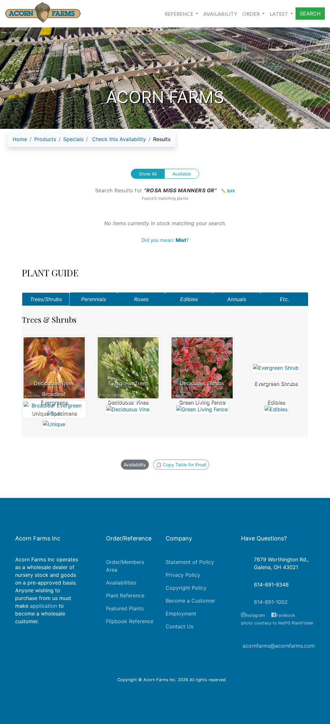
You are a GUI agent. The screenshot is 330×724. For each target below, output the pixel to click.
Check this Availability (119, 139)
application (43, 606)
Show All (148, 173)
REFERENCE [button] (179, 14)
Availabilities (121, 582)
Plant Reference (125, 595)
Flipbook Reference (129, 621)
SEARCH (310, 13)
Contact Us (179, 626)
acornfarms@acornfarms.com (279, 646)
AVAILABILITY (220, 14)
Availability (135, 464)
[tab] (46, 299)
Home (20, 139)
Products (45, 139)
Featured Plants (125, 608)
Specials (73, 139)
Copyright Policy (186, 588)
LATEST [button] (279, 14)
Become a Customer (190, 600)
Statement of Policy (190, 562)
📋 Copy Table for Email (181, 464)
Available (181, 173)
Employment (181, 613)
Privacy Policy (183, 575)
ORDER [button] (251, 14)
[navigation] (91, 141)
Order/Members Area (125, 566)
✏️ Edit (228, 190)
